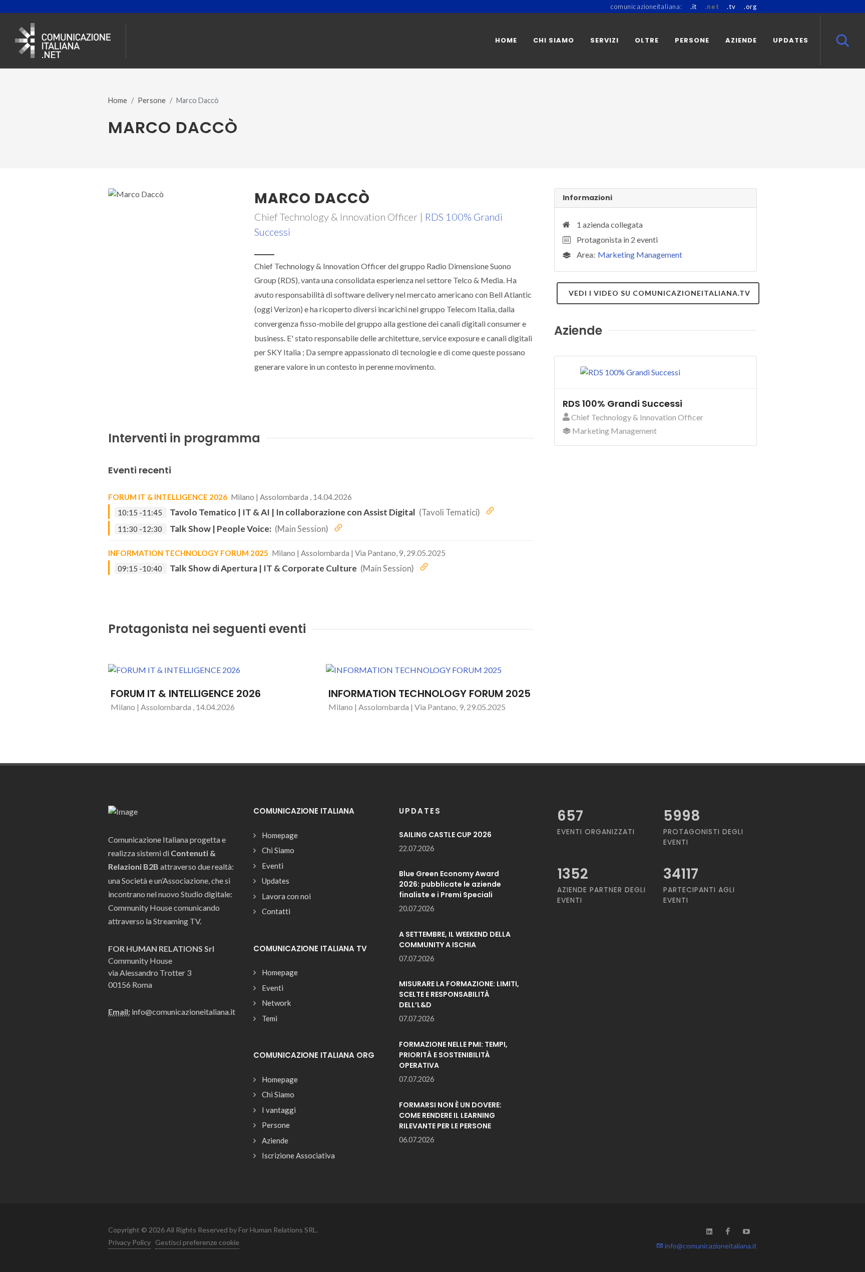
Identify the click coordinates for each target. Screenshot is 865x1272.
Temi (269, 1018)
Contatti (276, 911)
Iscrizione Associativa (298, 1155)
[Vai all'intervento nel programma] (490, 511)
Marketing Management (640, 254)
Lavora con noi (286, 896)
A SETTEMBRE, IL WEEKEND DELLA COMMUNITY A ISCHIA (455, 939)
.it (693, 7)
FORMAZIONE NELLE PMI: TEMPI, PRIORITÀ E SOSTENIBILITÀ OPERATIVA (453, 1054)
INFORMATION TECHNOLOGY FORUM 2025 (188, 552)
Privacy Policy (129, 1242)
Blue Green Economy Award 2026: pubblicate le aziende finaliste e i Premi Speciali (450, 884)
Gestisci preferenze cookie (197, 1242)
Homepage (280, 835)
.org (750, 7)
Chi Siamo (278, 850)
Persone (152, 100)
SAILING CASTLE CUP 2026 (445, 835)
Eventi (272, 865)
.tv (731, 7)
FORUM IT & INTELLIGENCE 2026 (167, 496)
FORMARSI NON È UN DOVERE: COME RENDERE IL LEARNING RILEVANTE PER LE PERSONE (450, 1115)
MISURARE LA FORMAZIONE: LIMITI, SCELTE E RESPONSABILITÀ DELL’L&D (459, 994)
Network (276, 1002)
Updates (275, 880)
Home (117, 100)
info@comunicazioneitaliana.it (710, 1245)
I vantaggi (279, 1109)
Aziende (275, 1140)
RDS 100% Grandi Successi (622, 403)
